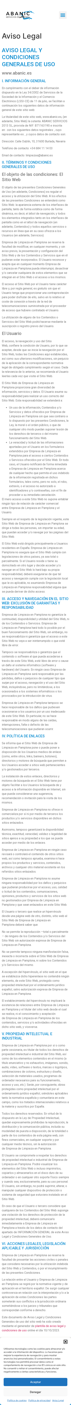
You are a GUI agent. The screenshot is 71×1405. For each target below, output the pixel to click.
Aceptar (35, 1382)
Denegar (35, 1392)
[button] (65, 1342)
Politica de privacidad (39, 1400)
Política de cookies (17, 1400)
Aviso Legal (58, 1400)
